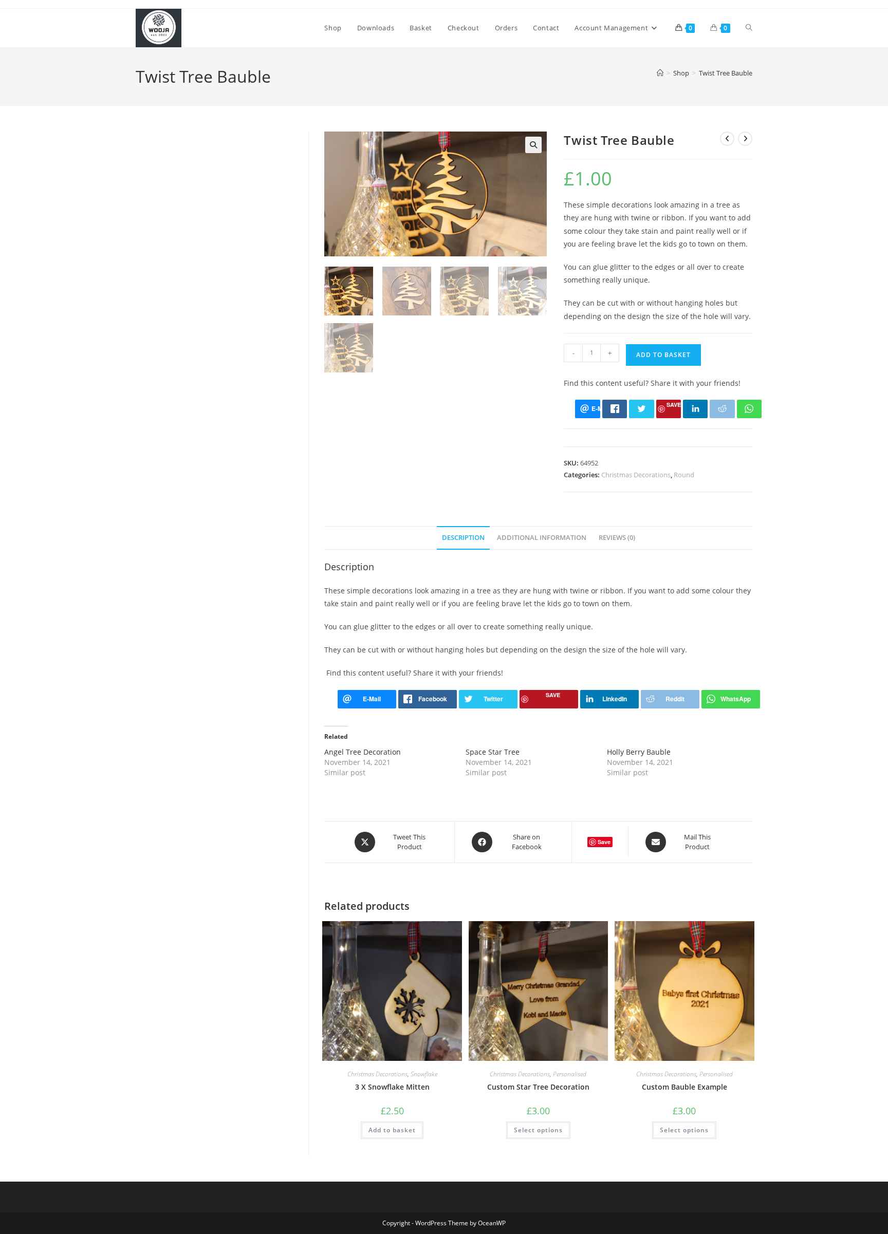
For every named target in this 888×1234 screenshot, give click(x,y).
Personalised (569, 1074)
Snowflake (424, 1074)
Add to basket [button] (392, 1130)
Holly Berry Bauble (639, 752)
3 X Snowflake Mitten (392, 1087)
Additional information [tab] (541, 537)
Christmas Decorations (636, 474)
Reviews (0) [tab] (617, 537)
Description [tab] (463, 537)
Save (674, 404)
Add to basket (663, 354)
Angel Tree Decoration (362, 752)
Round (684, 474)
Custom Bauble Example (684, 1087)
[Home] (660, 73)
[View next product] (745, 139)
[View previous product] (727, 139)
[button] (533, 145)
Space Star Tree (493, 752)
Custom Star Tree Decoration (538, 1087)
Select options (538, 1130)
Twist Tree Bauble (725, 73)
